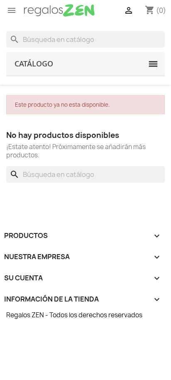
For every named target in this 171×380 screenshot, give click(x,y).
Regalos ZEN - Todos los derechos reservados (74, 315)
